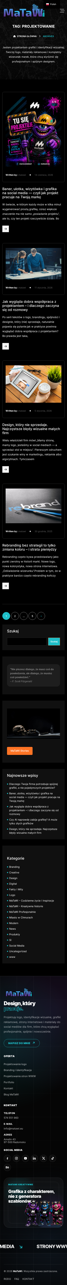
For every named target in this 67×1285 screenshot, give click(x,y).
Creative (14, 872)
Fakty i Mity (16, 889)
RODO (7, 1278)
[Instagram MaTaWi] (16, 1158)
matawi (22, 175)
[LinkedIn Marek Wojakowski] (34, 1158)
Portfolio (9, 1082)
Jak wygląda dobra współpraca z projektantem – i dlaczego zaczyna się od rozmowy (30, 306)
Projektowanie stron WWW (20, 1076)
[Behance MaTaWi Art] (7, 1167)
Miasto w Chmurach (21, 917)
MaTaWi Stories (20, 750)
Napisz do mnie (19, 1043)
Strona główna (27, 36)
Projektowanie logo (15, 1064)
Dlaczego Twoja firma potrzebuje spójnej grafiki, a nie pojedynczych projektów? (33, 785)
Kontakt (8, 1088)
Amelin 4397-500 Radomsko (15, 1141)
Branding (14, 866)
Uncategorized (18, 951)
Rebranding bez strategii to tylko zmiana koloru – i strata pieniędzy (29, 547)
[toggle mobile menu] (62, 11)
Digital (13, 883)
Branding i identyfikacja (18, 1070)
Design (13, 878)
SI (10, 940)
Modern (13, 923)
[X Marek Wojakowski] (43, 1158)
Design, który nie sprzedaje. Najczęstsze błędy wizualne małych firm (31, 429)
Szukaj (13, 631)
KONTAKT (28, 1278)
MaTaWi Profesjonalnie (22, 911)
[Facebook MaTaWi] (7, 1158)
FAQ (16, 1278)
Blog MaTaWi (11, 1094)
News (12, 928)
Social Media (16, 945)
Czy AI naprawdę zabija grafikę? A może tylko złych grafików (33, 821)
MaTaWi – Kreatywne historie (26, 906)
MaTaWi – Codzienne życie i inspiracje (31, 900)
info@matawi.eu (13, 1128)
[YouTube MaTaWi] (25, 1158)
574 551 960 (11, 1117)
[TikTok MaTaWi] (52, 1158)
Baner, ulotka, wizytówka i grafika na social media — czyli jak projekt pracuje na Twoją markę (30, 193)
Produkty (14, 934)
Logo (12, 895)
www (12, 956)
